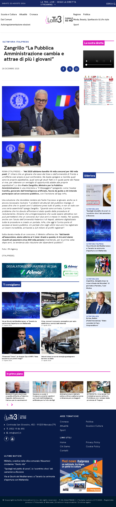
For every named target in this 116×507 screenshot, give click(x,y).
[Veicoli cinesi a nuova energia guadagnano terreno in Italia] (60, 340)
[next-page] (12, 405)
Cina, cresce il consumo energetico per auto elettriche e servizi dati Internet (58, 322)
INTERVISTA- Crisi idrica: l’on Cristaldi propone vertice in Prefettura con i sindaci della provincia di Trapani (98, 397)
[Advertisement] (98, 124)
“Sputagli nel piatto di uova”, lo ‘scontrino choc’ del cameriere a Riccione (98, 213)
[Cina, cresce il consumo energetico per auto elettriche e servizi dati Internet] (60, 305)
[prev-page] (7, 405)
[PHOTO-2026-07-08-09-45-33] (98, 107)
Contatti (64, 450)
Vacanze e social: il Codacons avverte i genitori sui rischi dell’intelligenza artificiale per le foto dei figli (44, 397)
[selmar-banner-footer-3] (40, 280)
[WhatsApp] (76, 69)
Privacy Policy (93, 442)
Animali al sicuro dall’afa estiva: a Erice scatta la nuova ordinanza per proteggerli (71, 396)
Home (63, 442)
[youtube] (12, 439)
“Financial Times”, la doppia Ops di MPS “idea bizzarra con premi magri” (20, 357)
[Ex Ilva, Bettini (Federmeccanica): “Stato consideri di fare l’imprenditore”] (98, 303)
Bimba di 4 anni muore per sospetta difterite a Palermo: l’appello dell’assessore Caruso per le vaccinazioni (17, 397)
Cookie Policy (93, 446)
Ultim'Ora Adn (92, 209)
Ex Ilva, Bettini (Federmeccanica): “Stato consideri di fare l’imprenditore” (96, 322)
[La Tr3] (59, 19)
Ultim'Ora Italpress (16, 42)
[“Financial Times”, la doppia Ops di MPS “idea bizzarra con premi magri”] (21, 340)
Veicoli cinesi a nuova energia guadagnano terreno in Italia (58, 357)
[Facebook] (63, 69)
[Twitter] (70, 69)
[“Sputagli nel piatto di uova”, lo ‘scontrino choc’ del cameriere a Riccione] (98, 195)
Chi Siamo (65, 446)
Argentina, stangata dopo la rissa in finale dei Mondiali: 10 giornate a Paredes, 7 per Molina (97, 284)
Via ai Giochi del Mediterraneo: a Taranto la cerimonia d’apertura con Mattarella (19, 322)
